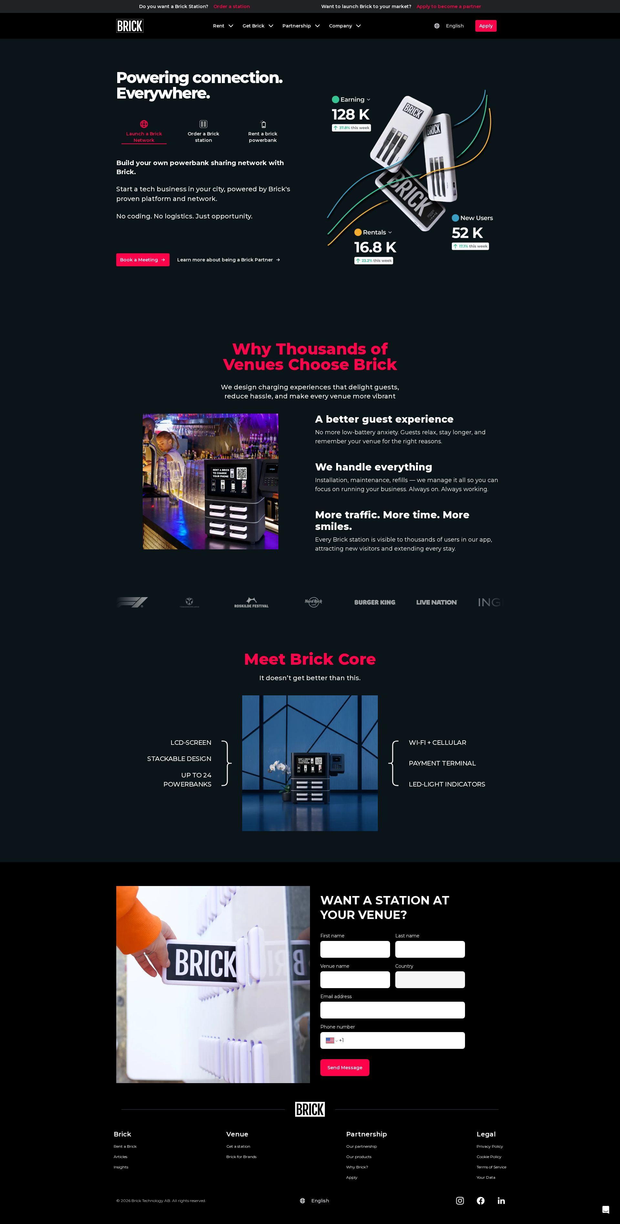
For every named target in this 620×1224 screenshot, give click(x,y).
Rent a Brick (125, 1146)
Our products (358, 1156)
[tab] (144, 131)
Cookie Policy (489, 1156)
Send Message (344, 1068)
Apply (351, 1177)
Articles (120, 1156)
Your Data (486, 1177)
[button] (606, 1210)
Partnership (366, 1134)
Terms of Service (491, 1167)
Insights (121, 1167)
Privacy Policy (490, 1146)
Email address (336, 996)
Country (404, 966)
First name (332, 936)
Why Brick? (357, 1167)
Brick (122, 1134)
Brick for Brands (241, 1156)
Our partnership (361, 1146)
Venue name (334, 966)
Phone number (337, 1027)
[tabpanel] (410, 174)
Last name (407, 936)
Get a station (238, 1146)
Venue (237, 1134)
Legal (486, 1134)
